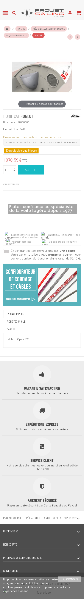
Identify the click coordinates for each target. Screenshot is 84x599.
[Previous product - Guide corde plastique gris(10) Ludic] (70, 37)
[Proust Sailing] (42, 13)
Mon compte (10, 544)
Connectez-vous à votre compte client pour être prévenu (42, 142)
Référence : (10, 121)
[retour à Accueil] (7, 29)
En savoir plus (15, 314)
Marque (11, 329)
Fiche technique (16, 321)
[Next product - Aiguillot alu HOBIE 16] (77, 37)
